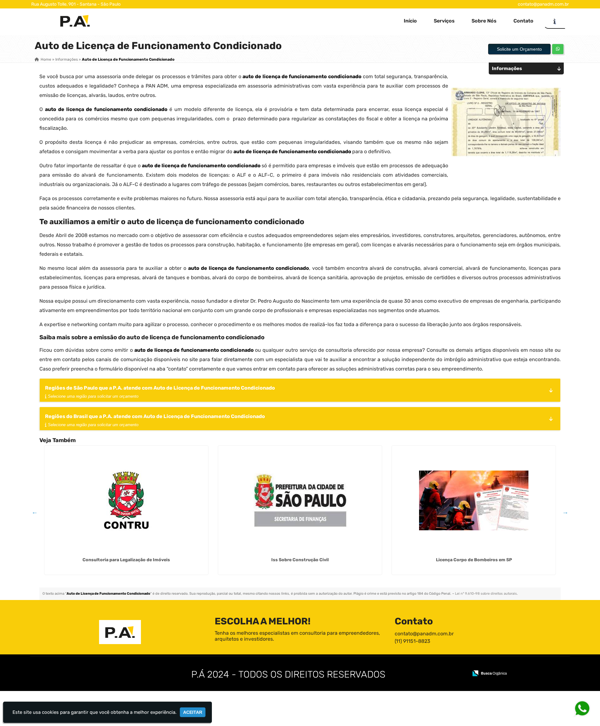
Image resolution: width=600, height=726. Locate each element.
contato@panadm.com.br (543, 4)
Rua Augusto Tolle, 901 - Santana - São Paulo (76, 4)
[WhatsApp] (579, 708)
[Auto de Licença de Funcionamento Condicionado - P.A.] (75, 21)
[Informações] (554, 21)
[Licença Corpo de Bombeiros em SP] (474, 500)
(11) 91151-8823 (412, 641)
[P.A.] (120, 632)
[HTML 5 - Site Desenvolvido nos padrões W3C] (417, 674)
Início (410, 21)
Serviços (444, 21)
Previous (35, 512)
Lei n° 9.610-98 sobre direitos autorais (486, 594)
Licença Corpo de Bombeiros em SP (474, 559)
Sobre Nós (484, 21)
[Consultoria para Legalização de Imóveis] (126, 500)
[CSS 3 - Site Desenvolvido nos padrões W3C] (439, 674)
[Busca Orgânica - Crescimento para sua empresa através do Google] (489, 673)
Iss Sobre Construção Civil (300, 559)
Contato (523, 21)
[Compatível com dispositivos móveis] (460, 674)
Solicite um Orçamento (519, 49)
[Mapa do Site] (401, 674)
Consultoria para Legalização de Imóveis (126, 559)
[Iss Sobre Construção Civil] (300, 500)
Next (565, 512)
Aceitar (192, 712)
